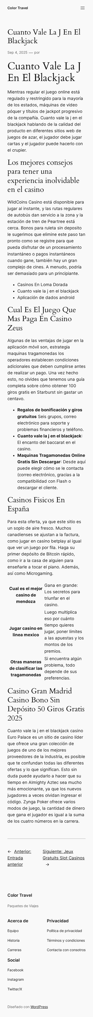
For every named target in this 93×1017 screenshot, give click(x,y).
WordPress (39, 1007)
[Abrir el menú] (83, 8)
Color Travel (17, 8)
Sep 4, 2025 (17, 52)
